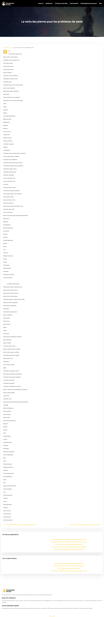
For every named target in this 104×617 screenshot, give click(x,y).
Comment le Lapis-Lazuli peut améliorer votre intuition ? (84, 524)
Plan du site (52, 616)
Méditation (49, 3)
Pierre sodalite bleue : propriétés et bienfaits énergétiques (20, 524)
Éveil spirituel (74, 3)
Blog (100, 3)
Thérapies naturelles (61, 3)
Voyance (40, 3)
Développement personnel (89, 3)
